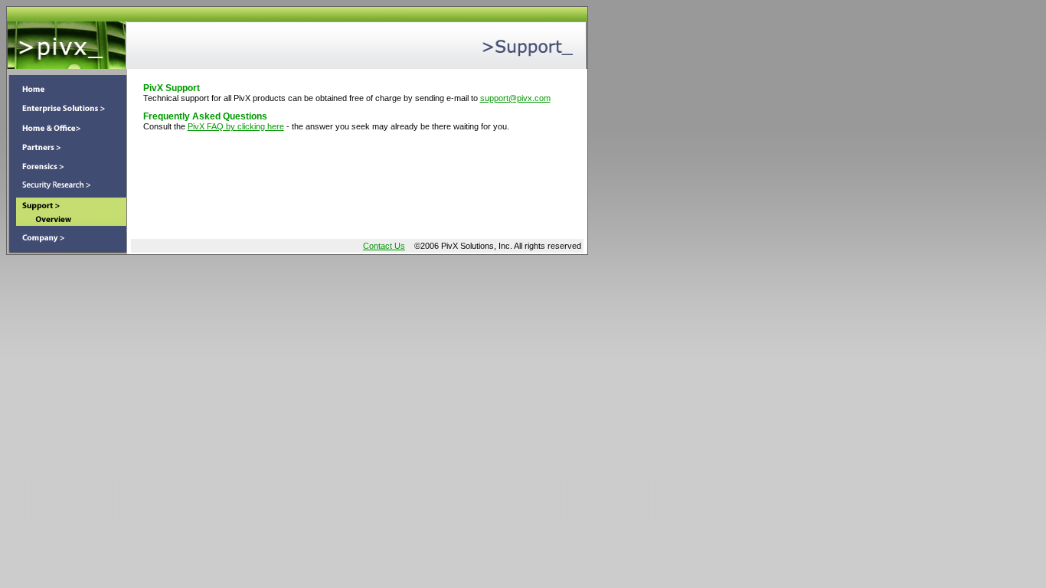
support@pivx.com (515, 98)
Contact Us (384, 245)
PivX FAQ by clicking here (236, 126)
